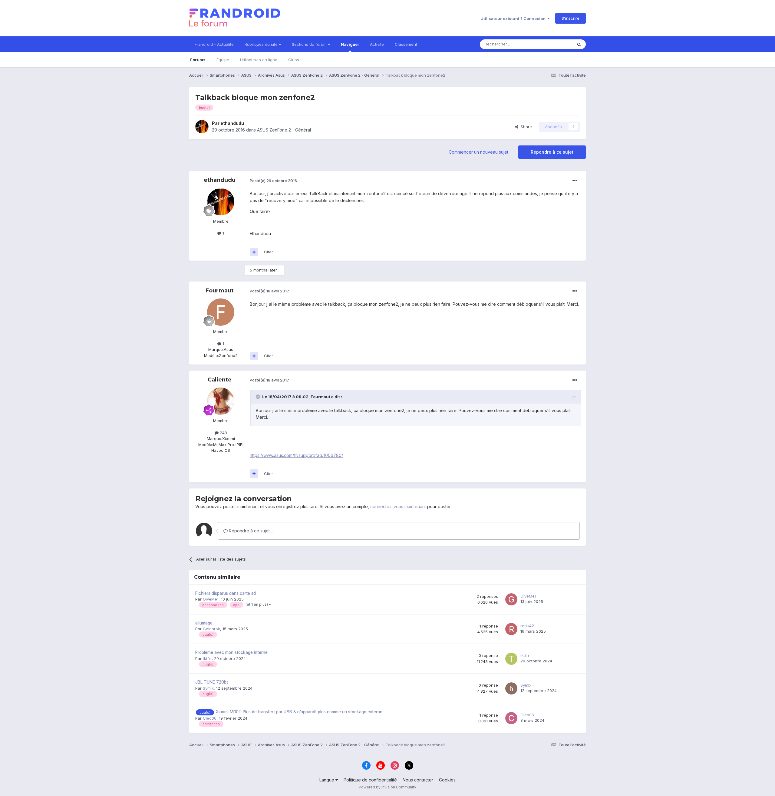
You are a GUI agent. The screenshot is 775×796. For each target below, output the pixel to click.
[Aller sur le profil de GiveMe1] (511, 599)
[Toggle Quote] (258, 396)
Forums (198, 59)
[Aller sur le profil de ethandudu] (202, 126)
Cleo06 (209, 718)
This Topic (554, 44)
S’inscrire (570, 18)
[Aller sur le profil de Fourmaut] (220, 312)
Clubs (293, 59)
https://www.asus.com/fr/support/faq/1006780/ (296, 455)
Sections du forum (310, 44)
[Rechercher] (579, 44)
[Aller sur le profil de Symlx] (511, 688)
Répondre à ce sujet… (250, 530)
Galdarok (211, 628)
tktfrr (207, 658)
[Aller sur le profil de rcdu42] (511, 629)
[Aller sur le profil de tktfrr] (511, 659)
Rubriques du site (262, 44)
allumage (204, 623)
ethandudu (232, 123)
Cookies (447, 779)
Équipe (222, 59)
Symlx (208, 688)
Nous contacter (418, 779)
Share (525, 126)
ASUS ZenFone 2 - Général (284, 129)
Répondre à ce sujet (552, 152)
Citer (268, 251)
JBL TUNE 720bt (211, 682)
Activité (377, 44)
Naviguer (350, 44)
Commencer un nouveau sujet (478, 152)
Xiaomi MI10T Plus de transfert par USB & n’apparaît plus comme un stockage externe (299, 711)
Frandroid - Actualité (214, 44)
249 (223, 432)
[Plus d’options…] (575, 180)
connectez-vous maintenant (398, 506)
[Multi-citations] (254, 252)
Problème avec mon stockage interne (231, 652)
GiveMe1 (211, 599)
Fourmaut (220, 290)
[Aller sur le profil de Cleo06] (511, 718)
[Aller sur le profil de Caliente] (220, 401)
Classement (406, 44)
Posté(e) (273, 180)
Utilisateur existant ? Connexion (513, 18)
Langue (327, 779)
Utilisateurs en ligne (258, 59)
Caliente (220, 379)
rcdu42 (527, 625)
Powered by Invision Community (387, 787)
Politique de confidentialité (370, 779)
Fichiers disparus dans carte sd (225, 593)
